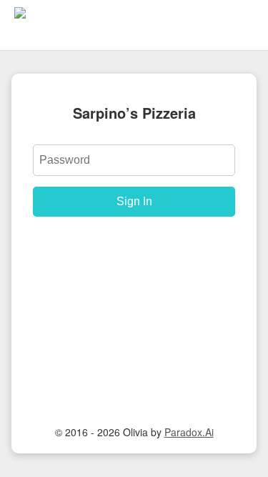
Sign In (134, 201)
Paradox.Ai (189, 432)
